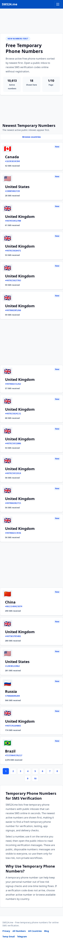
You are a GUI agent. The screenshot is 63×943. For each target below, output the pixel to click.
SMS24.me (9, 4)
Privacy (6, 931)
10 (35, 778)
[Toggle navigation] (57, 4)
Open (18, 936)
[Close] (57, 927)
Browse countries (31, 136)
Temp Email (8, 936)
